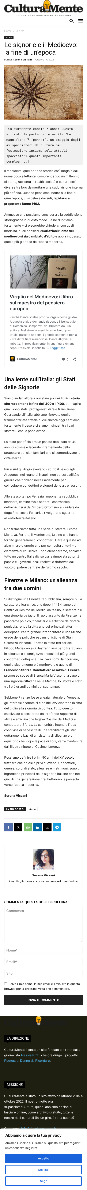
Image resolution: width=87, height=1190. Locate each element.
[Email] (47, 827)
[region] (43, 1159)
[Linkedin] (37, 827)
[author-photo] (43, 869)
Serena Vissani (22, 59)
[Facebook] (8, 827)
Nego (43, 1181)
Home (8, 31)
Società (20, 31)
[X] (18, 827)
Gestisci (43, 1169)
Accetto (43, 1158)
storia (32, 809)
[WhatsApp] (28, 827)
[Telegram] (57, 827)
